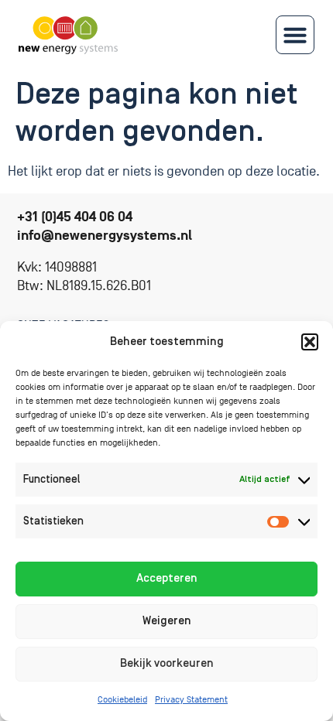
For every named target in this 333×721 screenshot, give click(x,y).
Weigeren (166, 620)
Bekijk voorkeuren (167, 663)
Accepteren (166, 578)
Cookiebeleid (122, 700)
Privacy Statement (191, 700)
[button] (310, 342)
